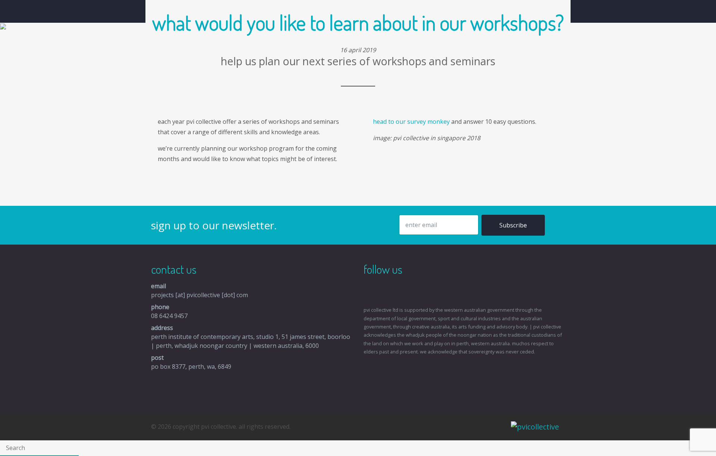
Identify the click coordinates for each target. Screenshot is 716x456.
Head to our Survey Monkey (411, 121)
